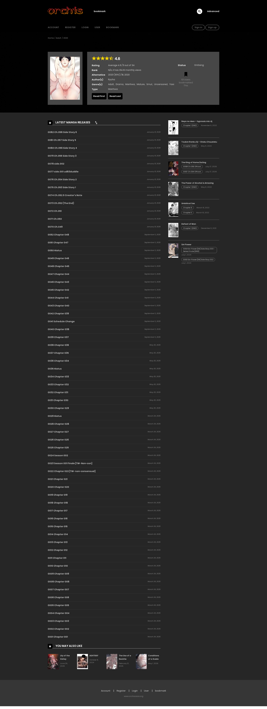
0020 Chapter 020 (58, 487)
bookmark (100, 11)
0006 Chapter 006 (58, 597)
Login (85, 27)
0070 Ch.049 (55, 226)
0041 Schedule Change (61, 321)
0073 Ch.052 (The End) (61, 203)
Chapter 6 (187, 207)
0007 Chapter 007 (58, 589)
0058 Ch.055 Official (192, 166)
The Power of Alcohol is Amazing (197, 183)
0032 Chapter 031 (58, 392)
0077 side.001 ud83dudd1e (63, 171)
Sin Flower (186, 244)
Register (70, 27)
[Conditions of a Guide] (141, 661)
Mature (141, 84)
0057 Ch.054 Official (192, 171)
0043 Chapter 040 (58, 305)
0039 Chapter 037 (58, 337)
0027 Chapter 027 (58, 431)
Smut (149, 84)
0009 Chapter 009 (58, 573)
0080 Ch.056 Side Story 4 (62, 147)
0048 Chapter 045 (58, 266)
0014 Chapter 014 (58, 534)
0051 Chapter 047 (58, 242)
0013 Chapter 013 (58, 542)
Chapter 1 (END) (190, 125)
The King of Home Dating (193, 162)
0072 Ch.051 (55, 211)
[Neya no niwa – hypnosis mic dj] (173, 127)
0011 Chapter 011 (57, 558)
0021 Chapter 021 (58, 479)
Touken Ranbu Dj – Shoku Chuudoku (199, 142)
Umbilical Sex (188, 203)
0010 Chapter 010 (58, 565)
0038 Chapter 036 (58, 345)
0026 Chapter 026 (58, 439)
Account (53, 27)
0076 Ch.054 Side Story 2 (62, 179)
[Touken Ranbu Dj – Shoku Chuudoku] (173, 147)
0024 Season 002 (58, 455)
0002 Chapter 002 (58, 628)
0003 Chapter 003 (58, 621)
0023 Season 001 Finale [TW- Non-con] (70, 463)
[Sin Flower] (173, 250)
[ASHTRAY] (82, 661)
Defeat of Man (188, 224)
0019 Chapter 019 (58, 494)
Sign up (212, 27)
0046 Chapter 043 (58, 282)
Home (51, 38)
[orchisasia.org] (66, 11)
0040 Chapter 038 (58, 329)
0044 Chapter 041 (58, 297)
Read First (99, 96)
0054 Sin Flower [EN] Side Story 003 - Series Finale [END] (199, 250)
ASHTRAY (93, 655)
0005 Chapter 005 (58, 605)
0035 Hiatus (55, 368)
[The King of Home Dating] (173, 168)
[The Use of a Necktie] (111, 661)
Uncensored (160, 84)
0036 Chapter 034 (58, 360)
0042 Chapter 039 (58, 313)
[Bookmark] (185, 74)
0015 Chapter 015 (58, 526)
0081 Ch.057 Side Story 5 (62, 140)
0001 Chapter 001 (58, 636)
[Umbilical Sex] (173, 209)
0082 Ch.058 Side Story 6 (62, 132)
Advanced (213, 11)
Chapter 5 (187, 212)
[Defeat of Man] (173, 229)
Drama (119, 84)
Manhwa (130, 84)
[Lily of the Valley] (53, 661)
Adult (58, 38)
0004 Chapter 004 (58, 613)
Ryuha (111, 79)
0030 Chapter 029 (58, 408)
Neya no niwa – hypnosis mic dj (196, 121)
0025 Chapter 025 (58, 447)
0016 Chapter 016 (58, 518)
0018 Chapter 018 (58, 502)
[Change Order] (96, 122)
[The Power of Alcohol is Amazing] (173, 188)
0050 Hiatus (55, 250)
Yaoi (171, 84)
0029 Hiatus (55, 416)
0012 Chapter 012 (58, 550)
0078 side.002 (56, 163)
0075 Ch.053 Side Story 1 (62, 187)
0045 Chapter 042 (58, 289)
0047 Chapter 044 (58, 274)
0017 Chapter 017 (58, 510)
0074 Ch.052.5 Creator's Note (65, 195)
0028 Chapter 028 (58, 423)
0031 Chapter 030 (58, 400)
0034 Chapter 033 (58, 376)
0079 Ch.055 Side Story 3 (62, 155)
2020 (65, 38)
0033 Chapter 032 (58, 384)
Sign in (198, 27)
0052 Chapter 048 (58, 234)
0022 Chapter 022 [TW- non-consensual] (71, 471)
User (97, 27)
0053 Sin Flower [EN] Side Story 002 (198, 259)
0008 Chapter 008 (58, 581)
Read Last (115, 96)
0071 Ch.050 (55, 218)
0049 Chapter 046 (58, 258)
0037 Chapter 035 (58, 352)
